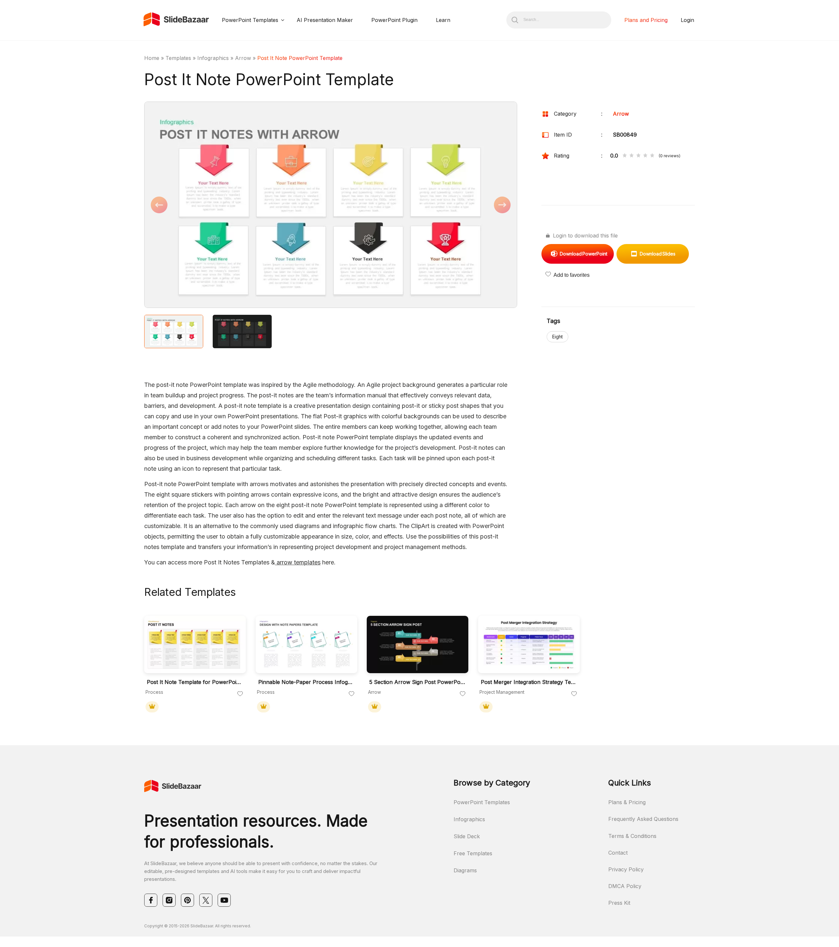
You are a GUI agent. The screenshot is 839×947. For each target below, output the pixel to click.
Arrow (243, 58)
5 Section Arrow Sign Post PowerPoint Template (417, 682)
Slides (657, 253)
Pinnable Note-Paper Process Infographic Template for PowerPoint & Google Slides (306, 682)
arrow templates (298, 562)
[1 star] (624, 156)
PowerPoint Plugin (394, 20)
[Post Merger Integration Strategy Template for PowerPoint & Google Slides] (529, 644)
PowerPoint (583, 253)
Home (151, 58)
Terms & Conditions (632, 836)
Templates (178, 58)
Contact (618, 852)
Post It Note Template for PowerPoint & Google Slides (195, 682)
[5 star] (652, 156)
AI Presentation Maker (325, 20)
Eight (557, 336)
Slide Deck (467, 836)
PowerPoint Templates (250, 20)
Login (687, 20)
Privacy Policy (626, 869)
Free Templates (473, 853)
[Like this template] (240, 694)
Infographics (213, 58)
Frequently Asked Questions (643, 819)
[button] (237, 205)
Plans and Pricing (646, 20)
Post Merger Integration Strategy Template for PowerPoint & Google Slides (528, 682)
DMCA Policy (624, 886)
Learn (443, 20)
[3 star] (638, 156)
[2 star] (631, 156)
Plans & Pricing (627, 802)
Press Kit (619, 903)
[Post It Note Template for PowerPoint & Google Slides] (195, 644)
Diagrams (465, 870)
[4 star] (645, 156)
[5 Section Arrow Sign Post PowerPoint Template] (417, 644)
